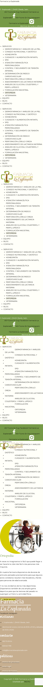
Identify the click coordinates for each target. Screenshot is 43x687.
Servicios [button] (7, 46)
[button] (21, 344)
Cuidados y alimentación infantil (21, 57)
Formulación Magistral (16, 90)
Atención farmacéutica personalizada (21, 372)
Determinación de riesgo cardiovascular (22, 383)
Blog (4, 101)
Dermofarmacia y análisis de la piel (22, 49)
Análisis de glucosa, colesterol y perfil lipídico (20, 400)
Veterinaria (10, 95)
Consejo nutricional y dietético (21, 52)
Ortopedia (10, 93)
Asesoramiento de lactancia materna (23, 82)
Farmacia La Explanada (9, 1)
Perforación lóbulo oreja (18, 79)
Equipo (5, 98)
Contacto (7, 103)
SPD (7, 60)
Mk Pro (27, 682)
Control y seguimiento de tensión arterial (22, 378)
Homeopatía (11, 54)
